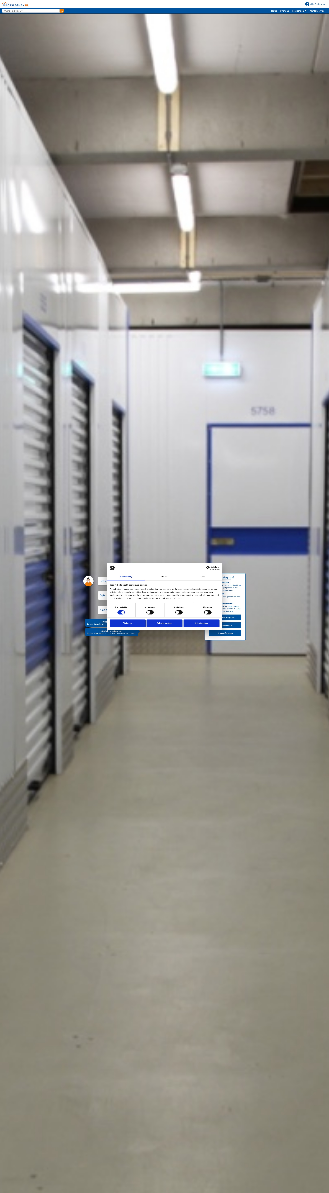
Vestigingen (298, 11)
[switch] (150, 612)
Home (274, 11)
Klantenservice (317, 11)
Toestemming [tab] (126, 576)
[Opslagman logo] (15, 4)
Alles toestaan (201, 623)
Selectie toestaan (164, 623)
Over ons (284, 11)
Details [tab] (164, 576)
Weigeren (127, 623)
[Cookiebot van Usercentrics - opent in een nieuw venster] (208, 568)
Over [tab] (203, 576)
